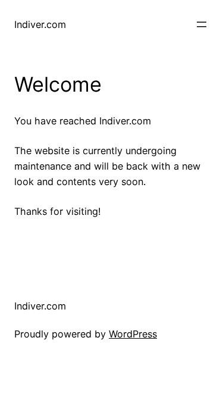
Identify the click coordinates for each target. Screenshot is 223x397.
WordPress (133, 334)
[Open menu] (201, 24)
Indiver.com (40, 24)
